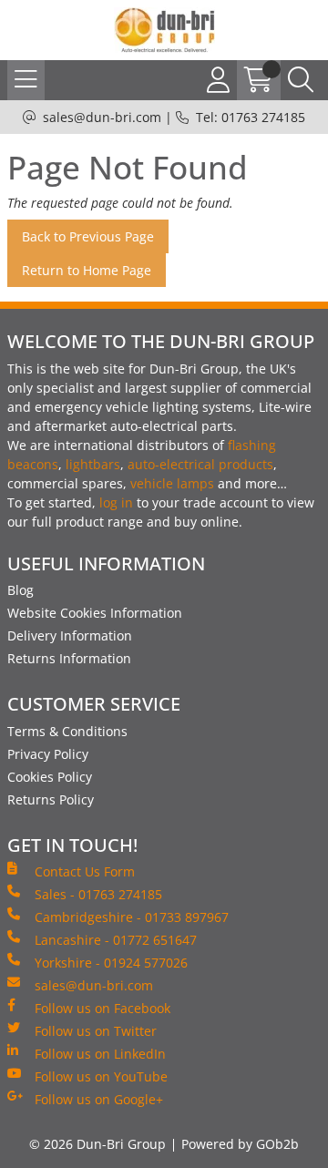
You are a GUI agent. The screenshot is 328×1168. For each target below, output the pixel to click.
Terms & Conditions (67, 731)
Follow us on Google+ (99, 1099)
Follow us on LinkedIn (100, 1053)
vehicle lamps (172, 483)
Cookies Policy (49, 776)
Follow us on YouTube (101, 1076)
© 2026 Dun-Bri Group (97, 1144)
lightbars (93, 464)
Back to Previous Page (88, 236)
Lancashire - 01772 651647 (116, 939)
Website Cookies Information (94, 612)
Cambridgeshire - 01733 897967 (132, 917)
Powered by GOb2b (240, 1144)
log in (116, 502)
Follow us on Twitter (96, 1031)
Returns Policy (50, 799)
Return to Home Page (86, 270)
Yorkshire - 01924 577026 (111, 962)
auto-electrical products (200, 464)
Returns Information (69, 658)
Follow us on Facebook (102, 1008)
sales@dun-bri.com (102, 117)
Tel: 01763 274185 (250, 117)
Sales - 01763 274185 (98, 894)
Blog (20, 590)
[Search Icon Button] (301, 80)
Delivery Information (69, 635)
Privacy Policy (47, 754)
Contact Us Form (85, 871)
